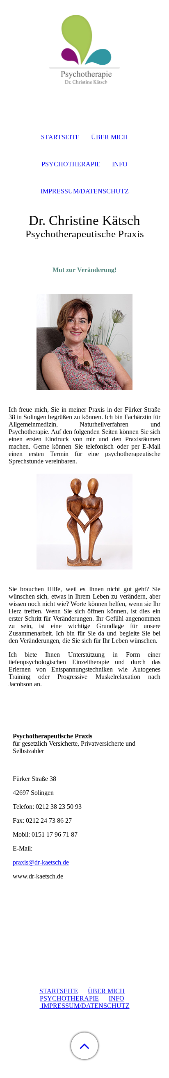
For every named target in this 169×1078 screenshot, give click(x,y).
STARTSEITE (58, 990)
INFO (116, 998)
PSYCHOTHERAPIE (69, 998)
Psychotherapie (70, 164)
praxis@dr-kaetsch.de (41, 862)
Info (120, 164)
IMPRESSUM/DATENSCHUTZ (85, 1005)
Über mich (109, 137)
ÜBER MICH (106, 990)
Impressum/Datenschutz (85, 191)
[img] (84, 51)
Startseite (60, 137)
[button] (84, 1046)
